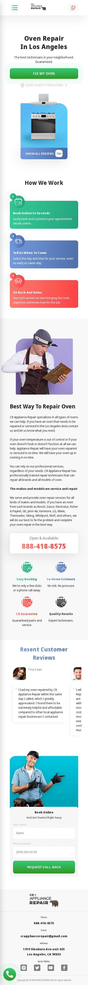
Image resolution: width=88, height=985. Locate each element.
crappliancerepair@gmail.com (44, 936)
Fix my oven (44, 73)
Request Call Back (44, 867)
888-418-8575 (44, 546)
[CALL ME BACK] (73, 7)
